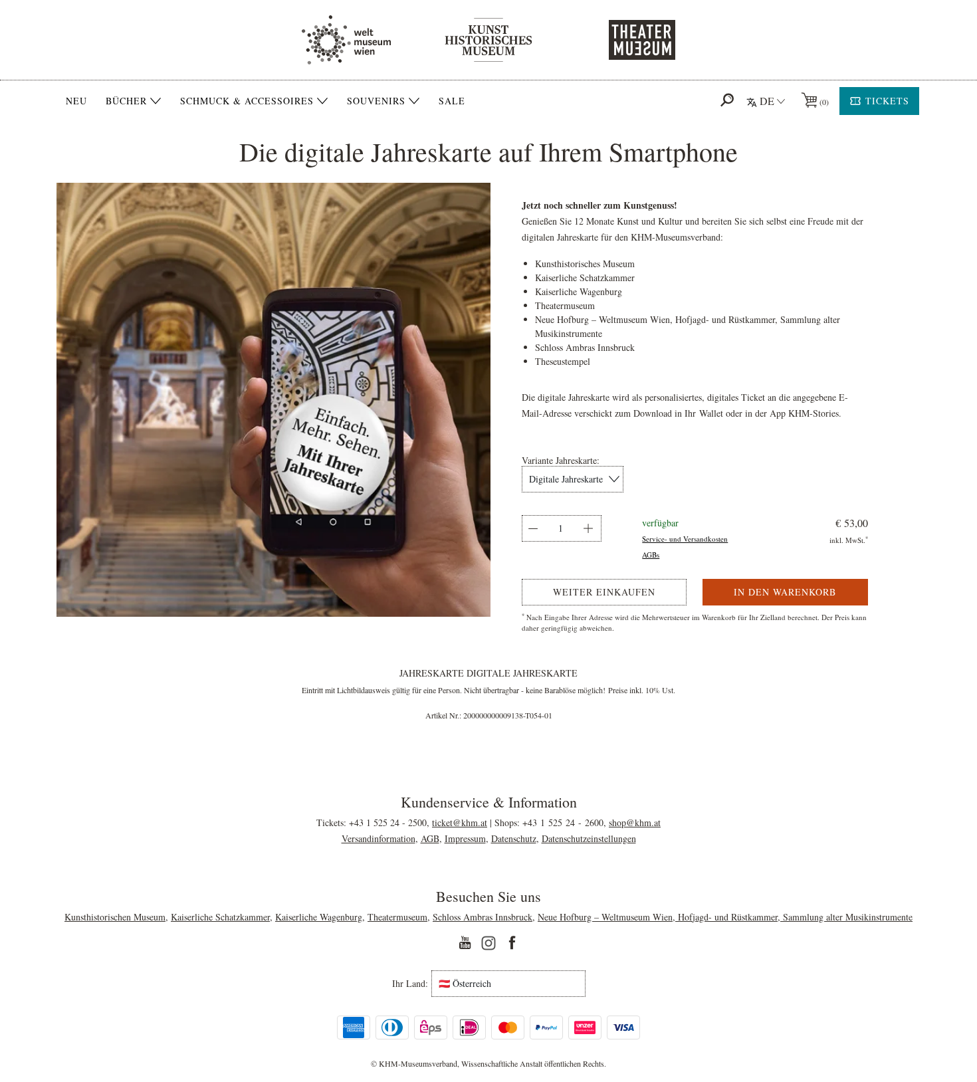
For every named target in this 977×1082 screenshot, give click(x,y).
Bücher (126, 101)
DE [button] (767, 101)
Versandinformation (378, 838)
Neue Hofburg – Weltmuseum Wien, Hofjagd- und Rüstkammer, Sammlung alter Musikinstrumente (725, 917)
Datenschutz (513, 838)
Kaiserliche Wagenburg (318, 917)
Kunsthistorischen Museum (114, 917)
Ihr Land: (410, 983)
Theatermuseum (397, 917)
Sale (452, 100)
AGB (430, 838)
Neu (76, 100)
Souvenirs (376, 101)
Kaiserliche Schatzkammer (220, 917)
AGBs (650, 555)
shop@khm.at (635, 822)
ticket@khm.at (459, 822)
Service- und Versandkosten (685, 539)
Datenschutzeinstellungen (589, 838)
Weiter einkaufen (604, 592)
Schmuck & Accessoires (247, 101)
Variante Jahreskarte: (560, 460)
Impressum (465, 838)
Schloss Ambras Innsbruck (482, 917)
